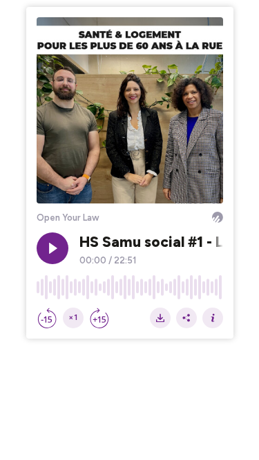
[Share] (186, 318)
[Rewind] (47, 318)
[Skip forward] (99, 318)
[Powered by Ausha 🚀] (217, 217)
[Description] (212, 318)
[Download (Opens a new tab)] (160, 318)
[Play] (52, 248)
